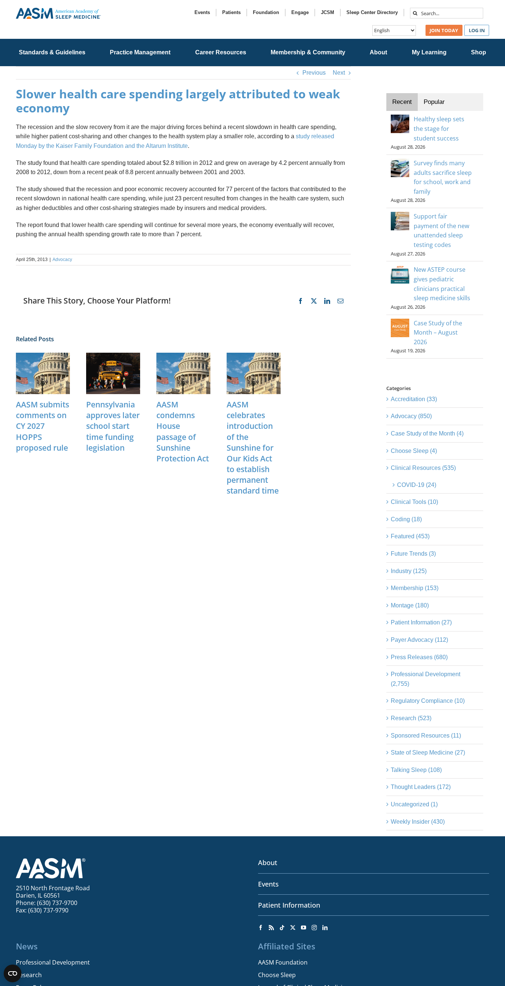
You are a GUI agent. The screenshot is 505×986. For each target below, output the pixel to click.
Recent (402, 101)
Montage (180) (410, 605)
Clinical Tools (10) (414, 502)
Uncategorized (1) (414, 804)
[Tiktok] (282, 927)
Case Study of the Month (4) (427, 433)
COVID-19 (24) (416, 485)
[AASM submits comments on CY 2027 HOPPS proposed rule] (43, 356)
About (267, 862)
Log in (477, 30)
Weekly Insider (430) (418, 822)
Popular (434, 101)
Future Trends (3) (413, 553)
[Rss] (271, 927)
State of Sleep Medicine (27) (428, 752)
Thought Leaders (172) (421, 787)
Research (29, 975)
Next (339, 73)
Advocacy (62, 259)
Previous (314, 73)
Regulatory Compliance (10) (428, 701)
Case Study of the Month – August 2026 (438, 332)
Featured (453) (410, 536)
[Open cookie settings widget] (12, 973)
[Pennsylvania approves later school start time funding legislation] (113, 356)
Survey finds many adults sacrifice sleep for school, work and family (443, 177)
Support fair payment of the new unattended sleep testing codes (441, 230)
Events (268, 884)
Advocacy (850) (411, 416)
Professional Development (53, 962)
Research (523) (411, 718)
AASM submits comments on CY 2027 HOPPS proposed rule (42, 426)
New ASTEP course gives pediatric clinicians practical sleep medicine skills (442, 283)
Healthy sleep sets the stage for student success (439, 128)
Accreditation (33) (414, 399)
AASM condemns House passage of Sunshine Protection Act (182, 431)
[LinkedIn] (325, 927)
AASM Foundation (283, 962)
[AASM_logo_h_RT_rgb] (58, 10)
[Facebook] (260, 927)
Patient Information (289, 905)
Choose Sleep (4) (414, 451)
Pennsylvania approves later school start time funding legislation (113, 426)
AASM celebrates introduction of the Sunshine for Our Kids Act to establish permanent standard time (253, 447)
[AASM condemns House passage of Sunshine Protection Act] (183, 356)
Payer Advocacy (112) (419, 640)
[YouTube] (303, 927)
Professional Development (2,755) (425, 679)
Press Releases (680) (419, 657)
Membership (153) (414, 588)
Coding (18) (406, 519)
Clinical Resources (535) (423, 468)
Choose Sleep (277, 975)
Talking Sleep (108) (416, 770)
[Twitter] (292, 927)
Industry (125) (409, 571)
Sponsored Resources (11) (426, 735)
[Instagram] (314, 927)
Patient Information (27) (421, 622)
